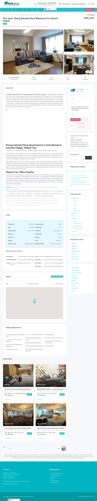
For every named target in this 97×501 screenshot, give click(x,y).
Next (59, 448)
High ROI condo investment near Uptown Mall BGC (51, 428)
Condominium (74, 198)
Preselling (19, 9)
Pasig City (73, 248)
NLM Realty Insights (54, 482)
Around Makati (75, 278)
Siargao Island (74, 258)
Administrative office (13, 349)
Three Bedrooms (77, 228)
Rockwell (73, 275)
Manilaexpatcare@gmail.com (11, 483)
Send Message (75, 119)
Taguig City (74, 246)
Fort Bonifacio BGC (76, 272)
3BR (74, 205)
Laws (24, 9)
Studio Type (76, 210)
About (34, 9)
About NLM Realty (54, 480)
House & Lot (74, 218)
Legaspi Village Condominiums (78, 182)
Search (88, 157)
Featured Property (75, 179)
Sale (14, 9)
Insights (29, 9)
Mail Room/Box (50, 334)
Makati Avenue (75, 283)
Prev (10, 448)
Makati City (11, 14)
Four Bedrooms (77, 223)
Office (73, 216)
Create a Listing (89, 9)
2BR (74, 203)
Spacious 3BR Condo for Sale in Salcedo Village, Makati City (21, 428)
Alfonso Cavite (75, 256)
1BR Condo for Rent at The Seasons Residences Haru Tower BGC (22, 389)
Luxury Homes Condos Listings (78, 175)
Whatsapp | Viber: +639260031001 (47, 3)
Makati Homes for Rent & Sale (78, 180)
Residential (74, 213)
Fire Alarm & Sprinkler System (34, 342)
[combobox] (81, 115)
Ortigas (73, 285)
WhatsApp (82, 123)
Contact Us (40, 9)
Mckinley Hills (74, 288)
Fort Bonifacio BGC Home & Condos (80, 177)
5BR (74, 221)
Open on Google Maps (57, 276)
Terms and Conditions (55, 475)
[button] (34, 301)
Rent (10, 9)
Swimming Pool (50, 346)
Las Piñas (73, 253)
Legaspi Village (75, 267)
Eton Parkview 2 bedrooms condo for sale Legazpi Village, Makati (29, 187)
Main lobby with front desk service (54, 337)
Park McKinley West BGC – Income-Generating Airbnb (52, 389)
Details (29, 394)
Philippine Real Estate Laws (56, 473)
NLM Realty (8, 399)
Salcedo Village (75, 270)
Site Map (52, 478)
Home (5, 9)
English (48, 8)
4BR (74, 208)
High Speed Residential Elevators (35, 346)
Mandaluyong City (75, 251)
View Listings (79, 91)
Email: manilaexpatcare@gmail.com (47, 4)
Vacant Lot (74, 231)
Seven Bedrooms (77, 226)
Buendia (73, 280)
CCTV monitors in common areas (35, 334)
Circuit (73, 290)
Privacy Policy (53, 477)
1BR (74, 200)
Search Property (74, 154)
